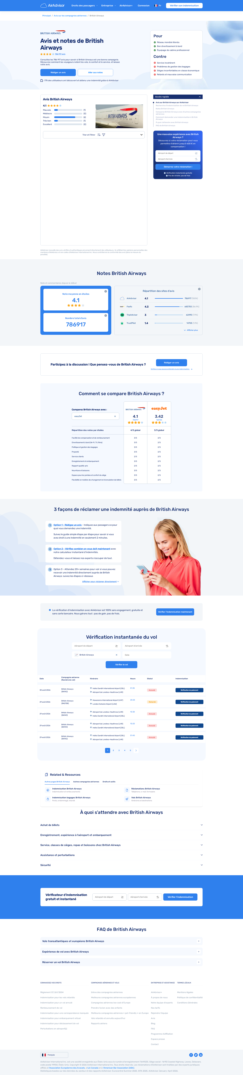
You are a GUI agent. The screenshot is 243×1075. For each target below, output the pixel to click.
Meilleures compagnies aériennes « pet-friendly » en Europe (120, 1013)
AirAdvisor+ (126, 5)
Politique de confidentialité (190, 997)
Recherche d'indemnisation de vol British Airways (177, 106)
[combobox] (177, 153)
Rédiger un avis (58, 72)
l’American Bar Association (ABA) (118, 1068)
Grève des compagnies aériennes (107, 992)
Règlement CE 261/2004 (52, 992)
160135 (159, 420)
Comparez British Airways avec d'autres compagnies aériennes (178, 113)
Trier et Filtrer (89, 135)
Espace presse (158, 1039)
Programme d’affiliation (162, 1034)
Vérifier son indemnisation (184, 5)
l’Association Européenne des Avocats (67, 1068)
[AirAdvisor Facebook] (191, 1055)
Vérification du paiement (189, 690)
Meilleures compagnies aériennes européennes (113, 997)
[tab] (57, 782)
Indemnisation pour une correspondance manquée (64, 1013)
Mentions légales (185, 992)
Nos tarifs (155, 1008)
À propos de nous (159, 997)
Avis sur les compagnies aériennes (70, 15)
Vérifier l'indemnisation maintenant (175, 612)
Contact (155, 1044)
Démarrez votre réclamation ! (178, 167)
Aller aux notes (95, 72)
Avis (153, 1018)
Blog (153, 1023)
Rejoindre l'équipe (159, 1013)
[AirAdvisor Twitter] (196, 1055)
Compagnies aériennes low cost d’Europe (110, 1002)
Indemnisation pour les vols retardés (57, 997)
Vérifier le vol (121, 664)
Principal (46, 15)
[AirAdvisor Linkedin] (201, 1055)
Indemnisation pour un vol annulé (56, 1002)
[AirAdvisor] (52, 5)
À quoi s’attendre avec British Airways (172, 122)
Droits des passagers (83, 5)
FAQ (153, 1028)
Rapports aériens (99, 1023)
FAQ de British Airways (165, 126)
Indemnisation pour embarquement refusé (60, 1018)
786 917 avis (60, 54)
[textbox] (176, 153)
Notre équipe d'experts (162, 1002)
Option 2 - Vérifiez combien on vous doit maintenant (82, 548)
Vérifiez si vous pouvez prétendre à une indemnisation (170, 369)
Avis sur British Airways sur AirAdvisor (172, 103)
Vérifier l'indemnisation (180, 897)
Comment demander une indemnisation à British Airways (177, 118)
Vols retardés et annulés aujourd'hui (108, 1018)
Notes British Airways (165, 109)
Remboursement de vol (51, 1008)
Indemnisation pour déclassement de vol (59, 1023)
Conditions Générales (187, 1002)
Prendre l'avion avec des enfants (106, 1008)
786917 (135, 420)
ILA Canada (92, 1068)
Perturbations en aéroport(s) (53, 1028)
